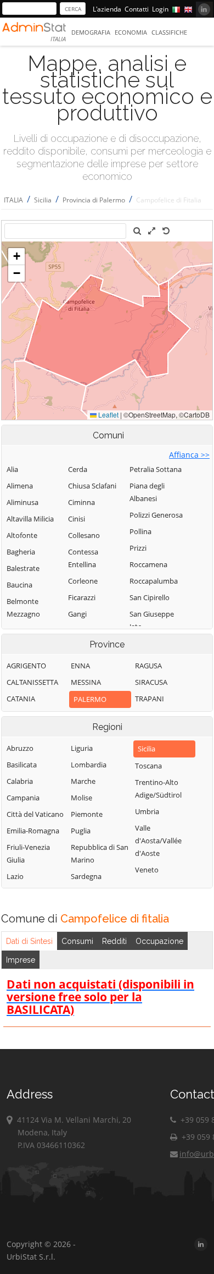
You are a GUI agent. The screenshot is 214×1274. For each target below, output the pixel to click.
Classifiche (169, 32)
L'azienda (107, 9)
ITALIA (13, 200)
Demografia (90, 32)
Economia (131, 32)
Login (160, 9)
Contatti (137, 9)
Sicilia (43, 200)
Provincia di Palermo (94, 200)
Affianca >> (189, 454)
